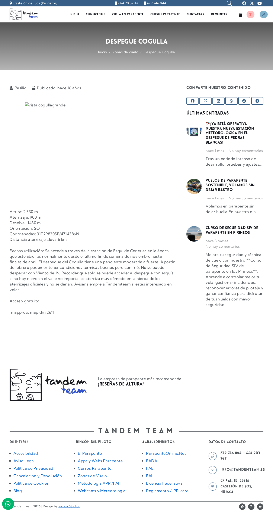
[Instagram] (251, 506)
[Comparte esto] (192, 101)
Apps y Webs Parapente (100, 460)
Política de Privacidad (33, 468)
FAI (149, 475)
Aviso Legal (24, 460)
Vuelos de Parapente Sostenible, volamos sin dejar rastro (230, 185)
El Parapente (90, 453)
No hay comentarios (246, 151)
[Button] (250, 14)
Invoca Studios (69, 506)
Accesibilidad (25, 453)
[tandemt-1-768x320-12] (24, 14)
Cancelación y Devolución (37, 475)
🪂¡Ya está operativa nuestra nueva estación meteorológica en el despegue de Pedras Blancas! (230, 133)
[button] (229, 3)
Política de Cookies (31, 483)
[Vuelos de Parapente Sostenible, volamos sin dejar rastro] (194, 186)
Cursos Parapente (95, 468)
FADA (151, 460)
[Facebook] (242, 506)
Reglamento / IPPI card (167, 490)
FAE (150, 468)
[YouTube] (260, 506)
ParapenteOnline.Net (166, 453)
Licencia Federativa (164, 483)
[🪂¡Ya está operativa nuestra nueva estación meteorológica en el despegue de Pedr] (194, 129)
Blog (17, 490)
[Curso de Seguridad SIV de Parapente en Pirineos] (194, 233)
